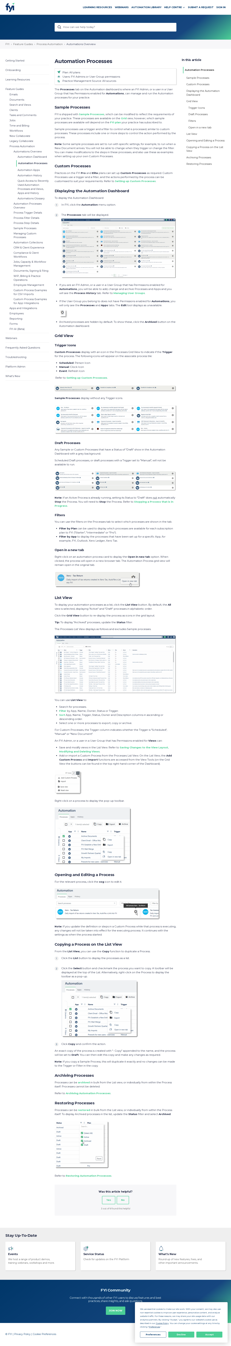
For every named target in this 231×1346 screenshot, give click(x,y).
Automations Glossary (31, 198)
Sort (62, 715)
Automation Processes (32, 163)
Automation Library (146, 7)
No (123, 1200)
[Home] (10, 7)
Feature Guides (23, 44)
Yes (108, 1200)
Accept (209, 1334)
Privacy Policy (22, 1334)
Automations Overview (81, 44)
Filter (62, 710)
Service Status (93, 1254)
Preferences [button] (154, 1327)
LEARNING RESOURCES (97, 7)
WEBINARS (122, 7)
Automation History (30, 175)
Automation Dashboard (32, 156)
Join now (115, 1310)
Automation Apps (29, 170)
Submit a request (201, 7)
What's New (167, 1254)
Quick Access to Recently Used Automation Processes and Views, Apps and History (33, 187)
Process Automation (50, 44)
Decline (181, 1334)
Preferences (153, 1334)
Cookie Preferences (44, 1334)
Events (13, 1254)
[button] (27, 60)
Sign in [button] (221, 7)
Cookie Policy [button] (162, 1323)
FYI (7, 44)
